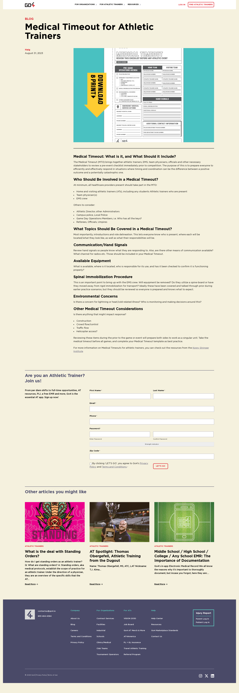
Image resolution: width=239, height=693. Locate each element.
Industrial (101, 630)
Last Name (159, 390)
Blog (73, 624)
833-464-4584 (45, 616)
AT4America (130, 636)
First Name (96, 390)
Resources (133, 4)
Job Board (129, 624)
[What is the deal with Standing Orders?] (55, 522)
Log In (182, 5)
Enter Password (96, 439)
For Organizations (85, 4)
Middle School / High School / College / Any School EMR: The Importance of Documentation (182, 556)
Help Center (157, 618)
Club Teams (102, 648)
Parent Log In (202, 619)
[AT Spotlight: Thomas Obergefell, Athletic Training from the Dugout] (119, 522)
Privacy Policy (77, 642)
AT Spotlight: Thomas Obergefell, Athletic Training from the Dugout (115, 556)
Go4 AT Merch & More (134, 630)
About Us (75, 618)
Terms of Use (53, 675)
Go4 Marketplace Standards (164, 630)
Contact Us (156, 636)
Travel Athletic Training (135, 648)
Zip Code (95, 451)
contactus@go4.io (47, 611)
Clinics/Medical (104, 642)
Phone (93, 416)
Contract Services (105, 618)
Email (93, 403)
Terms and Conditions (114, 467)
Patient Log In (202, 622)
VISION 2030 (130, 618)
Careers (74, 630)
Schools (100, 636)
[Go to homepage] (30, 4)
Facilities (101, 624)
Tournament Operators (108, 654)
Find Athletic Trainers (201, 4)
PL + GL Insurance (132, 642)
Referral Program (132, 654)
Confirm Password (160, 439)
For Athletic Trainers (111, 4)
